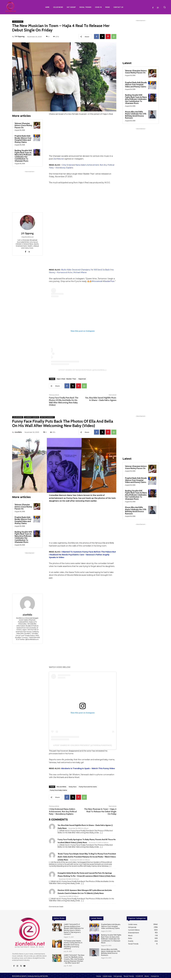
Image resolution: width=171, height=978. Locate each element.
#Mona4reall (96, 281)
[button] (164, 7)
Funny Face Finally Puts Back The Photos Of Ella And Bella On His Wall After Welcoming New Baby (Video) (63, 401)
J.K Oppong (19, 36)
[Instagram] (157, 8)
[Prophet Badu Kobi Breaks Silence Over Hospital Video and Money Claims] (37, 137)
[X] (102, 36)
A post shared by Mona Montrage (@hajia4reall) (82, 370)
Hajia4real (82, 379)
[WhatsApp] (113, 36)
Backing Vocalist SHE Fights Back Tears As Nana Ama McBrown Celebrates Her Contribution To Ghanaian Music (23, 155)
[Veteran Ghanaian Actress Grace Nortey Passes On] (37, 125)
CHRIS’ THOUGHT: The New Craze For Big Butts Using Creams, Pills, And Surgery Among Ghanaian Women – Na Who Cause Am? (74, 959)
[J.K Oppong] (27, 222)
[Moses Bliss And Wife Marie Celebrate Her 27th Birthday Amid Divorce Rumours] (152, 114)
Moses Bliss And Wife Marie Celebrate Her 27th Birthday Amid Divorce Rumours (135, 115)
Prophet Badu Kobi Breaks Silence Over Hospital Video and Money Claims (23, 139)
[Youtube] (24, 966)
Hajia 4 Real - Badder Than (66, 379)
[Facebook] (153, 8)
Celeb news (17, 22)
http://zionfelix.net (27, 237)
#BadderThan (109, 281)
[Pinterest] (108, 36)
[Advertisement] (29, 188)
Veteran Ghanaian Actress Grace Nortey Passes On (23, 125)
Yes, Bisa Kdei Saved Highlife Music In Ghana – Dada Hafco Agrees (100, 398)
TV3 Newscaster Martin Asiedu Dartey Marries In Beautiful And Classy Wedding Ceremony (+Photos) (73, 944)
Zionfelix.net (58, 159)
